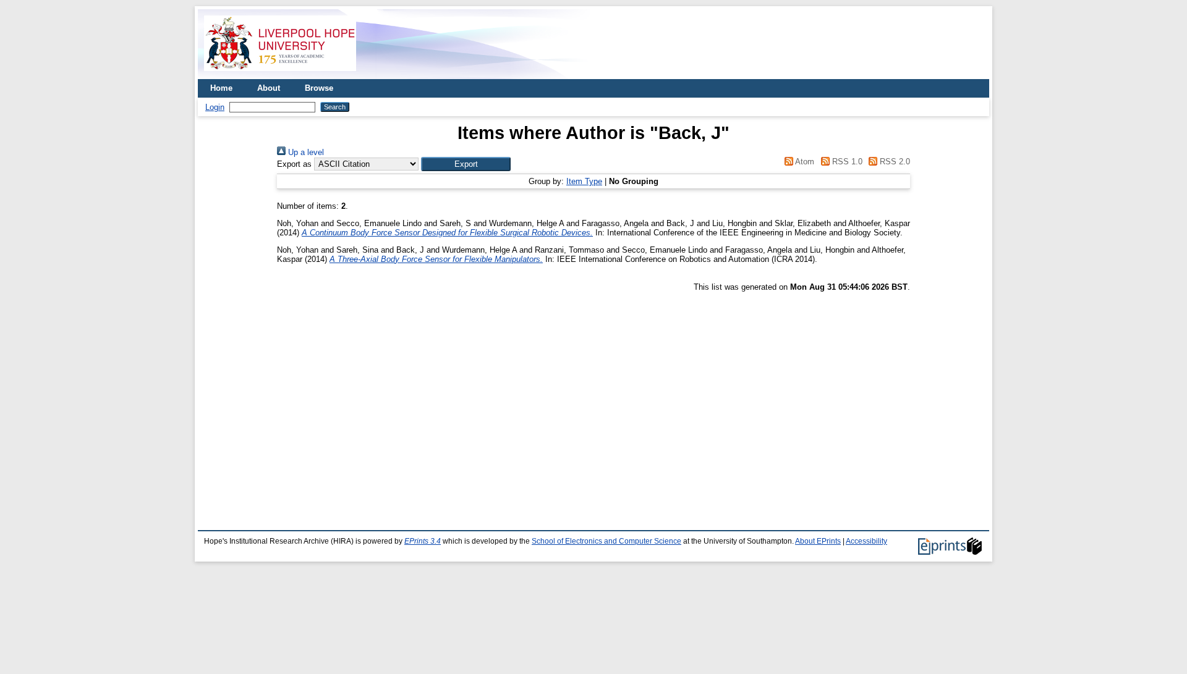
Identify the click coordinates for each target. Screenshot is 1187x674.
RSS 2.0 (893, 161)
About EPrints (818, 541)
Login (214, 107)
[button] (466, 164)
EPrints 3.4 (422, 541)
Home (221, 88)
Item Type (584, 181)
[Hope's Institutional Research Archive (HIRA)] (280, 74)
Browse (319, 88)
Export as (294, 164)
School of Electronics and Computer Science (606, 541)
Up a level (305, 152)
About (268, 88)
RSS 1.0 (846, 161)
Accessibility (866, 541)
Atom (803, 161)
